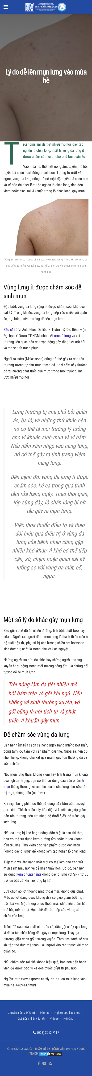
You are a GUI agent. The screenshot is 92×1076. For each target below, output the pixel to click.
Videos (54, 1018)
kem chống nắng (29, 874)
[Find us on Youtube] (44, 1063)
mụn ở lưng (62, 336)
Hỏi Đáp (68, 1018)
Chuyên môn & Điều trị (21, 1012)
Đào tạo (45, 1012)
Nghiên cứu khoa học (67, 1012)
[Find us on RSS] (50, 1063)
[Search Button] (86, 7)
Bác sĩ (8, 329)
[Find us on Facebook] (39, 1063)
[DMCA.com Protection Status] (50, 1053)
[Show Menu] (6, 7)
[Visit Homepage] (46, 7)
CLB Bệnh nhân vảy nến (31, 1018)
